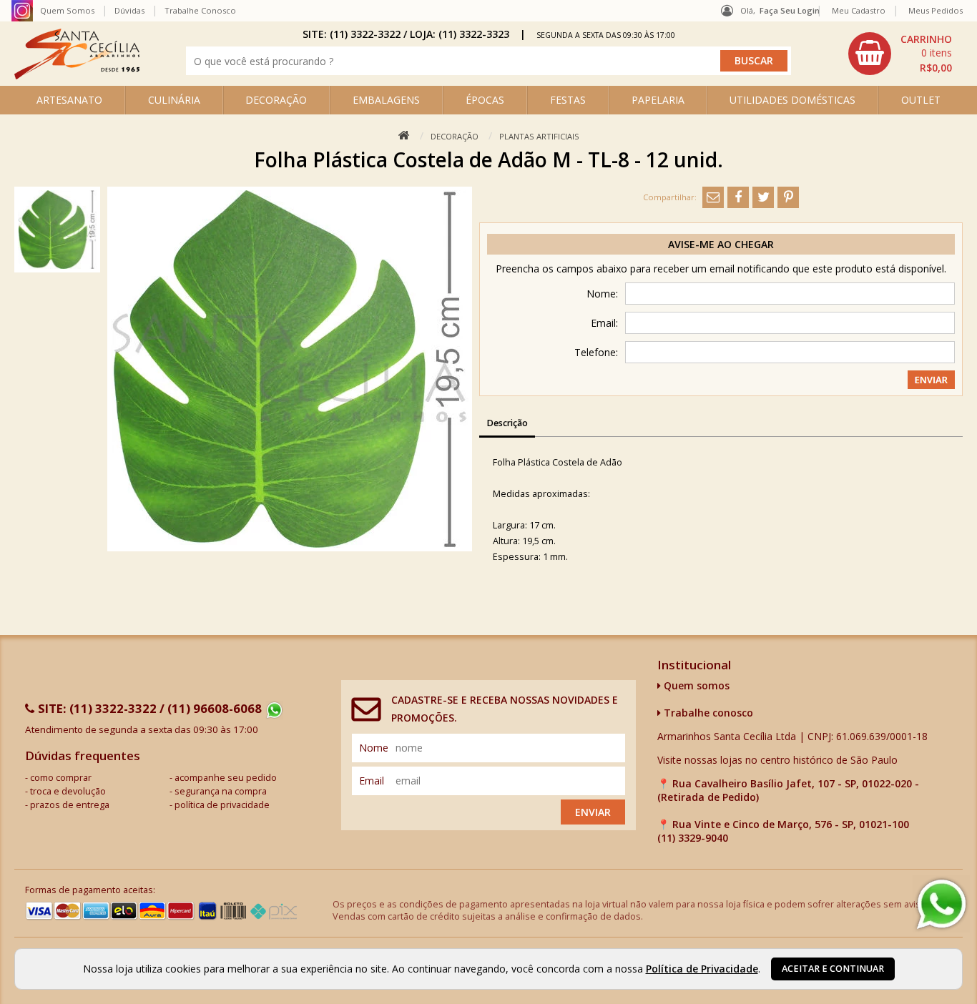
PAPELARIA (658, 100)
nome (373, 747)
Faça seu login (790, 10)
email (371, 780)
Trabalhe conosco (707, 712)
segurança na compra (221, 791)
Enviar (593, 812)
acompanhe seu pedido (226, 778)
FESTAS (568, 100)
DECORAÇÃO (276, 100)
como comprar (61, 778)
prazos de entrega (69, 805)
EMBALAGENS (386, 100)
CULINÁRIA (174, 100)
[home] (76, 75)
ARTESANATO (69, 100)
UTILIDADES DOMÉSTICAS (792, 100)
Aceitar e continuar (833, 969)
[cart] (902, 53)
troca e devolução (68, 791)
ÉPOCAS (485, 100)
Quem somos (695, 685)
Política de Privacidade (702, 968)
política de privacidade (222, 805)
